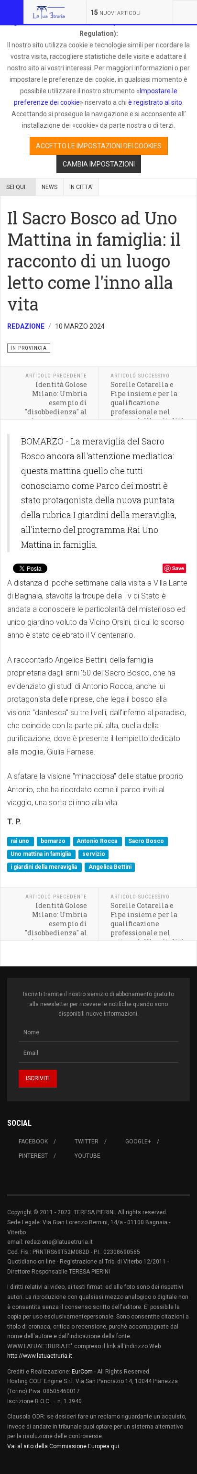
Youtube (87, 1156)
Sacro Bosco (146, 841)
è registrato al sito (154, 102)
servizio (93, 854)
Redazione (25, 326)
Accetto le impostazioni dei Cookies (99, 146)
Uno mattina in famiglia (41, 854)
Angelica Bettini (109, 867)
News (49, 187)
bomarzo (54, 841)
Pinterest (33, 1156)
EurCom (82, 1371)
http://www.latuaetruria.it (39, 1355)
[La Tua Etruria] (49, 12)
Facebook (33, 1141)
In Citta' (81, 187)
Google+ (138, 1141)
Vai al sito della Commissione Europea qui (63, 1446)
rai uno (21, 841)
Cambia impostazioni (99, 164)
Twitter (86, 1141)
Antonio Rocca (98, 841)
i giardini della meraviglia (44, 867)
